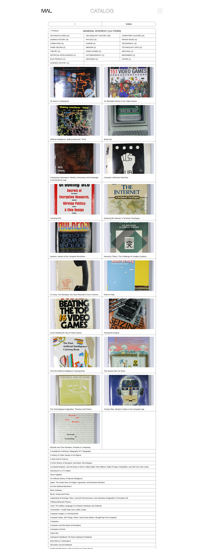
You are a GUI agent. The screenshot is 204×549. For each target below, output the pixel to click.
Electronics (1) (57, 59)
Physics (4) (91, 40)
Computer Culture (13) (133, 36)
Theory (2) (55, 51)
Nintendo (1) (92, 59)
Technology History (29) (98, 36)
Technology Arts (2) (132, 47)
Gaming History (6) (59, 40)
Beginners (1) (128, 55)
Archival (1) (127, 51)
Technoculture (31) (59, 36)
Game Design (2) (57, 47)
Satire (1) (126, 59)
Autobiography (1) (95, 55)
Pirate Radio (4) (129, 40)
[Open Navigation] (159, 11)
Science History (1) (59, 63)
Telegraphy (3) (129, 43)
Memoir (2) (91, 47)
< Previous (54, 31)
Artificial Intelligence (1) (63, 55)
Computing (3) (57, 43)
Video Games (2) (93, 51)
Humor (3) (90, 43)
